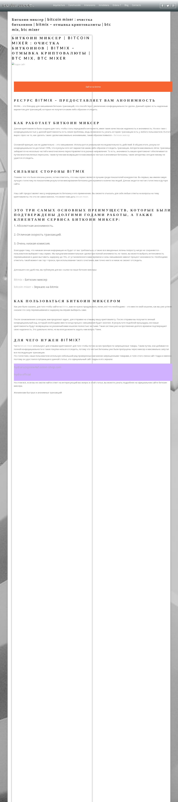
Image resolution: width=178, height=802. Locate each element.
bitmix (65, 306)
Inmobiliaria (104, 5)
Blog (126, 5)
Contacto (136, 5)
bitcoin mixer (82, 196)
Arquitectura (59, 5)
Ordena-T (117, 5)
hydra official (22, 374)
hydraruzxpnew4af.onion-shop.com (37, 367)
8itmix (18, 279)
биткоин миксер (122, 135)
